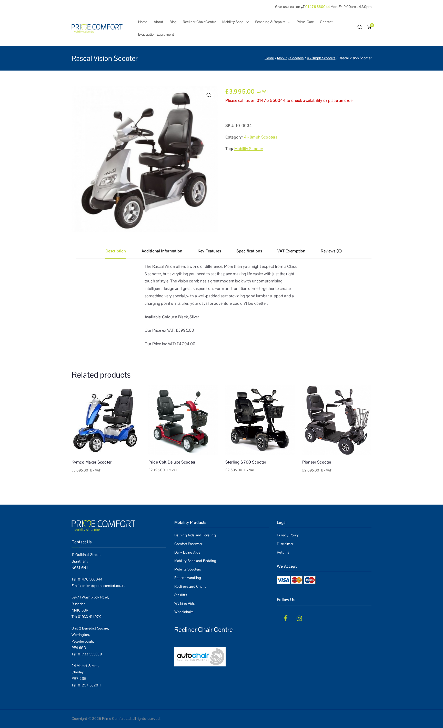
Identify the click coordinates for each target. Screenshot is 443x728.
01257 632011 (90, 685)
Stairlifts (180, 595)
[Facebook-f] (285, 618)
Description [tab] (115, 251)
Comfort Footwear (188, 544)
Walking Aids (184, 603)
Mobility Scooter (248, 148)
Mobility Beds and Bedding (195, 560)
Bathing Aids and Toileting (195, 535)
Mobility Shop (233, 21)
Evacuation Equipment (156, 34)
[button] (246, 22)
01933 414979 (89, 616)
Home (143, 21)
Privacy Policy (288, 535)
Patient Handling (187, 577)
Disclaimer (285, 544)
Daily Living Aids (187, 552)
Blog (173, 21)
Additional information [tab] (162, 251)
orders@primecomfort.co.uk (103, 585)
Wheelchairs (184, 611)
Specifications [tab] (249, 251)
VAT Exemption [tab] (291, 251)
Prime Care (305, 21)
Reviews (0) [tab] (331, 251)
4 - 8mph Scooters (321, 58)
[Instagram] (299, 618)
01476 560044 (90, 579)
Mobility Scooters (290, 58)
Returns (283, 552)
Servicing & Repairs (270, 21)
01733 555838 (90, 654)
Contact (326, 21)
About (159, 21)
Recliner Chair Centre (199, 21)
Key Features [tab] (209, 251)
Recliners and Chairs (190, 586)
